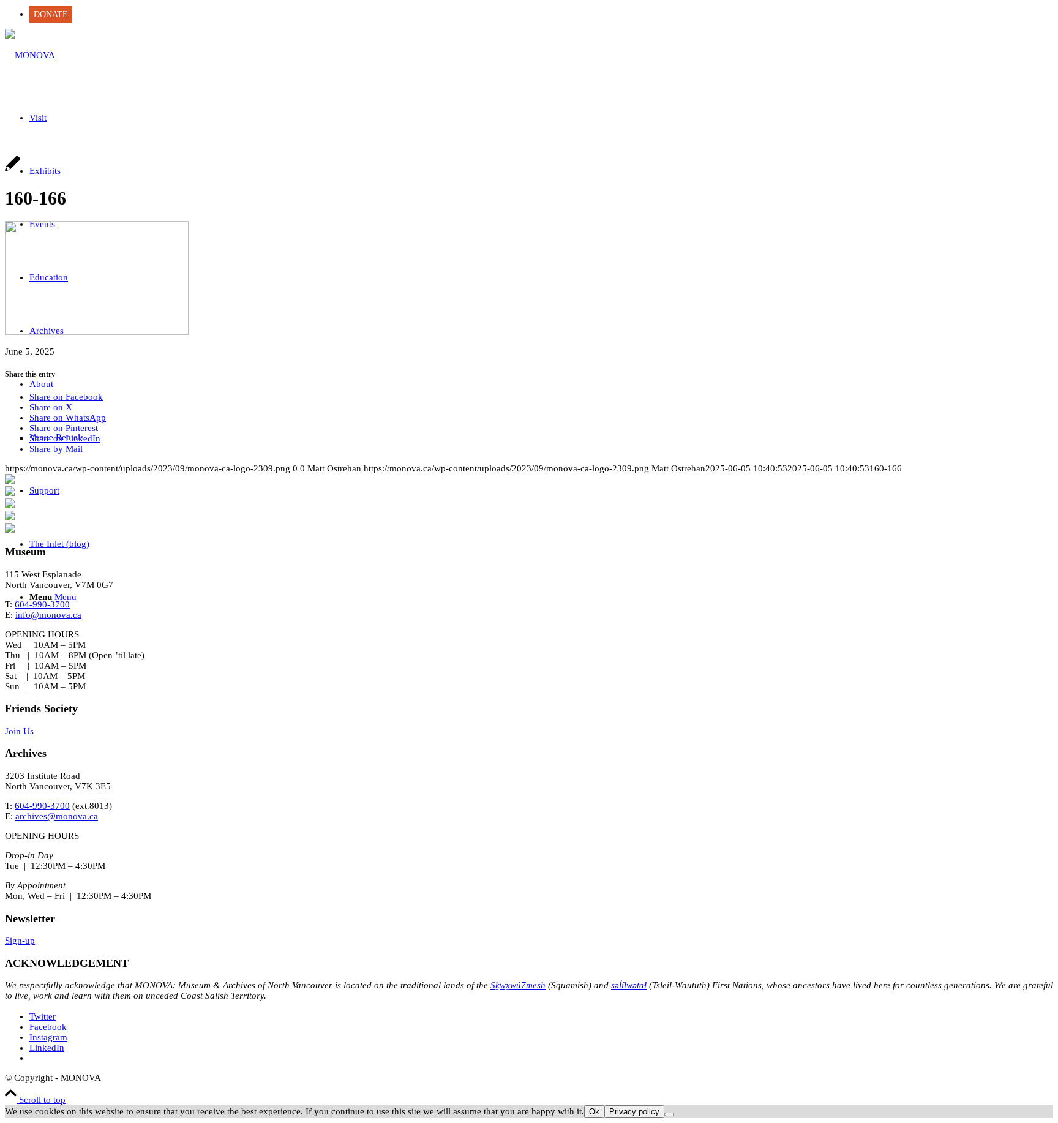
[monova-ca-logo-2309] (30, 55)
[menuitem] (541, 14)
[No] (669, 1114)
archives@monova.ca (56, 816)
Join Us (19, 731)
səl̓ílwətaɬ (629, 985)
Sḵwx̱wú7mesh (518, 985)
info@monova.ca (48, 615)
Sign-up (20, 940)
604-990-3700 (42, 604)
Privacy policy (634, 1111)
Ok (594, 1111)
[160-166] (12, 170)
